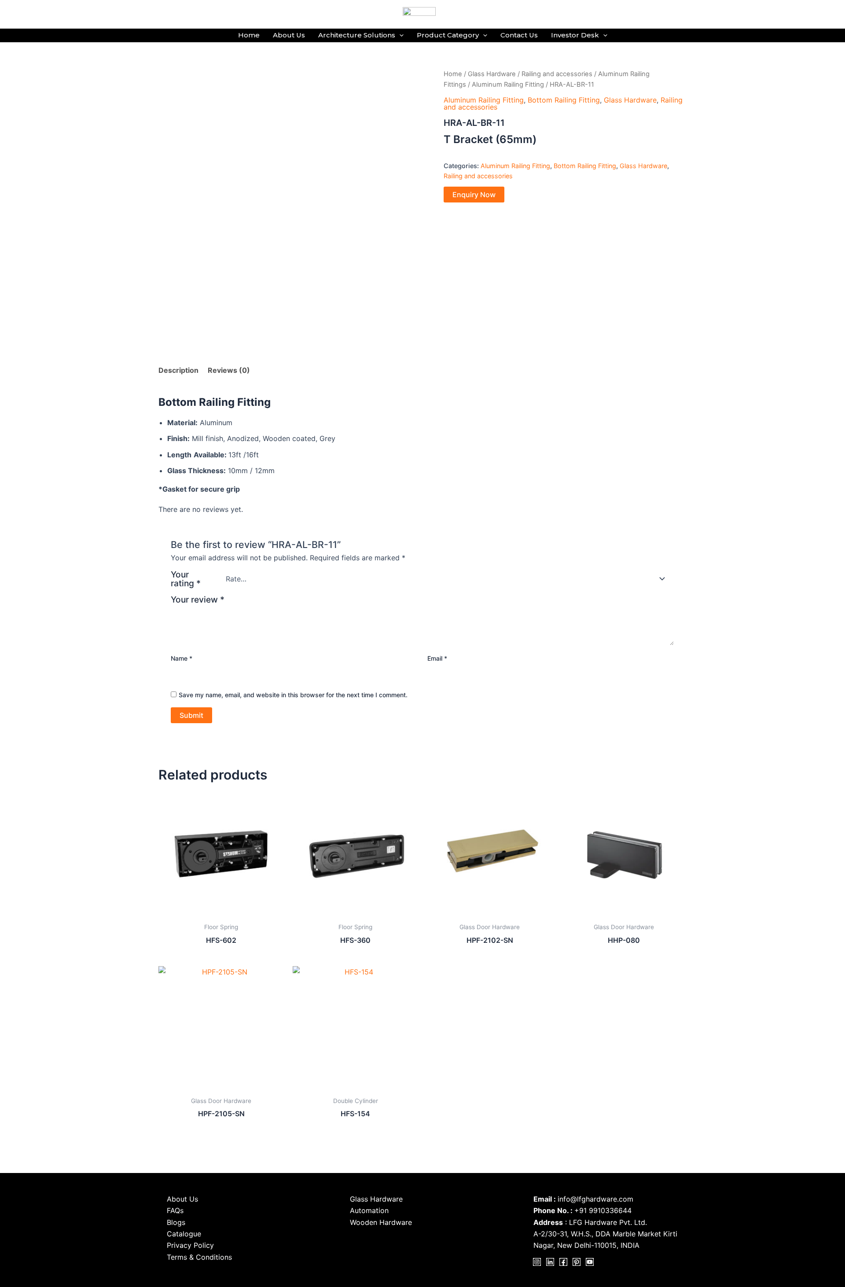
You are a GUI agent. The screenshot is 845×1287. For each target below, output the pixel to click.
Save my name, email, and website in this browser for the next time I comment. (293, 695)
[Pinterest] (576, 1262)
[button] (399, 35)
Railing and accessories (557, 74)
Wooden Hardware (381, 1222)
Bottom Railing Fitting (564, 100)
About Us (289, 35)
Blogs (176, 1222)
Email (437, 658)
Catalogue (184, 1233)
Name (181, 658)
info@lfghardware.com (595, 1199)
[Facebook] (563, 1262)
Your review (197, 599)
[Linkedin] (550, 1262)
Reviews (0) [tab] (229, 370)
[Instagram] (537, 1262)
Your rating (186, 579)
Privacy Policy (190, 1245)
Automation (369, 1210)
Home (249, 35)
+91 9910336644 (603, 1210)
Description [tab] (178, 370)
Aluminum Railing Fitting (508, 84)
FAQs (175, 1210)
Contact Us (519, 35)
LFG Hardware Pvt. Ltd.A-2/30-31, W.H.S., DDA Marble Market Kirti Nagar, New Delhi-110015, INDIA (605, 1234)
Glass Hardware (492, 74)
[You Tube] (590, 1262)
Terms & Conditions (199, 1257)
